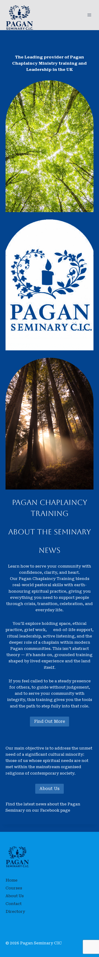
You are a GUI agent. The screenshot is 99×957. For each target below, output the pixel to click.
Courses (14, 888)
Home (11, 880)
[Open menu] (89, 15)
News (49, 550)
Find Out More (49, 721)
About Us (49, 788)
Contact (14, 903)
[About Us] (49, 285)
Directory (15, 911)
